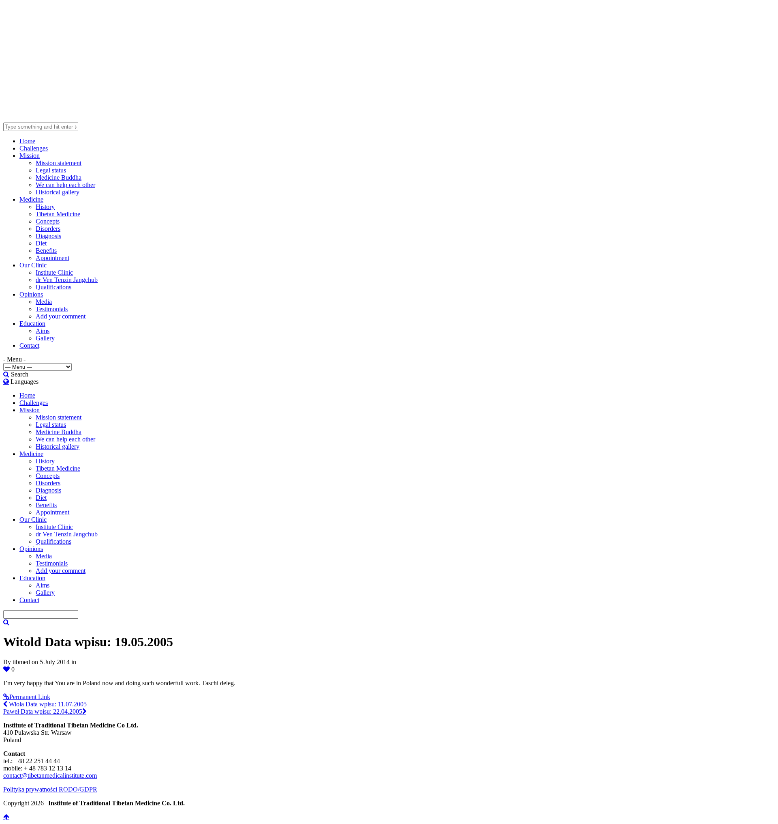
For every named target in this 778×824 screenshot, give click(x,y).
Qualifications (53, 287)
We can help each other (65, 184)
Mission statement (58, 162)
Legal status (51, 170)
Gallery (45, 338)
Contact (29, 345)
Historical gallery (57, 192)
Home (27, 141)
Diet (41, 243)
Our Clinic (33, 265)
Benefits (46, 250)
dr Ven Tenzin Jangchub (67, 279)
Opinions (31, 294)
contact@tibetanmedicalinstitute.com (50, 775)
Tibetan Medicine (58, 214)
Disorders (48, 228)
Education (32, 323)
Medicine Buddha (58, 177)
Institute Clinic (54, 272)
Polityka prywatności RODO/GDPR (50, 789)
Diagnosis (48, 235)
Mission (29, 155)
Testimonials (52, 309)
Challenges (33, 148)
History (45, 206)
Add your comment (60, 316)
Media (44, 301)
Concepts (48, 221)
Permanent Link (29, 696)
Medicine (31, 199)
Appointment (52, 257)
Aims (42, 330)
